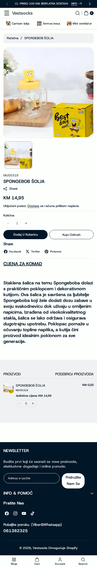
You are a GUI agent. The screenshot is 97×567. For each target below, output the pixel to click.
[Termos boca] (39, 23)
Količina (8, 215)
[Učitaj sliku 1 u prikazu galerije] (18, 155)
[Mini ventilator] (69, 23)
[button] (6, 13)
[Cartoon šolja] (8, 23)
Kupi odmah (71, 235)
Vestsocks (40, 548)
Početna (12, 38)
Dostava (33, 206)
